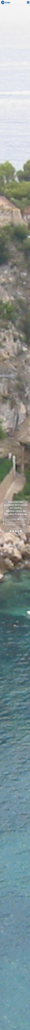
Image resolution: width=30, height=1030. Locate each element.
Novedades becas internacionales (15, 524)
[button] (28, 2)
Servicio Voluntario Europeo (13, 523)
